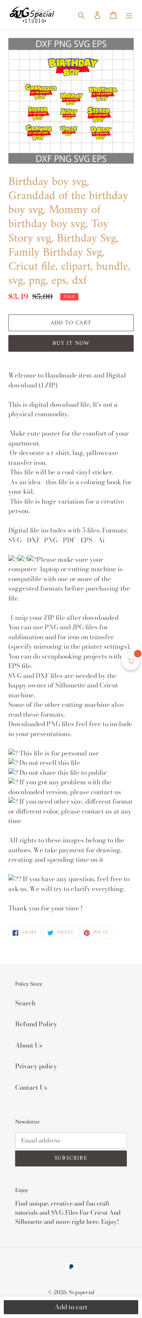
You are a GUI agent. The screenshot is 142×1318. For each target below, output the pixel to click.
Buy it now (71, 343)
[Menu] (129, 15)
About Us (28, 1045)
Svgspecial (82, 1292)
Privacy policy (36, 1066)
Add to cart (71, 1307)
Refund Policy (36, 1024)
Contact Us (31, 1087)
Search (25, 1003)
